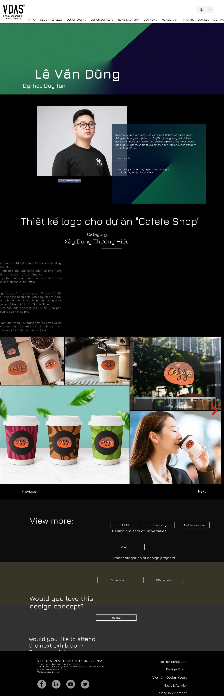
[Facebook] (41, 676)
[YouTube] (70, 676)
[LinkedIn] (56, 676)
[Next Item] (214, 402)
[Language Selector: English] (205, 10)
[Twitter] (85, 676)
